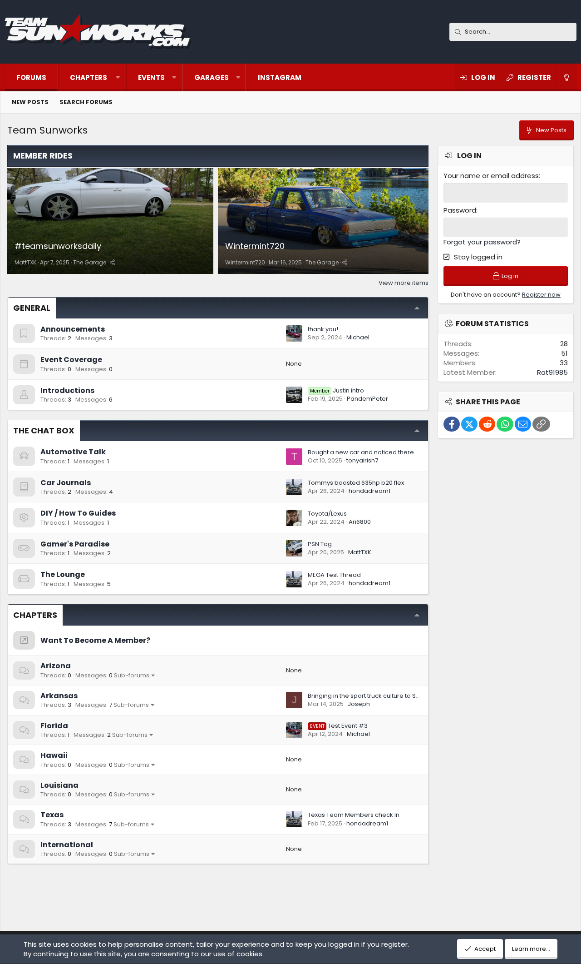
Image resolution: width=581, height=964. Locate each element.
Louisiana (59, 785)
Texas (52, 815)
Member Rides (43, 155)
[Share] (112, 262)
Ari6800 (360, 521)
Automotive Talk (73, 452)
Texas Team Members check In (353, 814)
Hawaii (54, 755)
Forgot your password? (482, 242)
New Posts (30, 102)
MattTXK (25, 262)
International (66, 845)
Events (151, 77)
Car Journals (65, 482)
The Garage (89, 262)
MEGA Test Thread (334, 575)
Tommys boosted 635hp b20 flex (356, 482)
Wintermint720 (255, 246)
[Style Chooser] (566, 77)
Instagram (279, 77)
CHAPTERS (35, 615)
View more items (403, 282)
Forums (31, 77)
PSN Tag (320, 544)
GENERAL (31, 307)
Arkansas (59, 696)
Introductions (67, 390)
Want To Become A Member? (95, 640)
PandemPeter (367, 398)
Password (459, 210)
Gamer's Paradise (74, 544)
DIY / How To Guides (78, 513)
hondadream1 (369, 491)
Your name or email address (491, 175)
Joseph (359, 704)
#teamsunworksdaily (58, 246)
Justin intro (337, 390)
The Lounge (62, 574)
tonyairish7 (362, 460)
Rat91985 (552, 372)
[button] (92, 77)
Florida (54, 726)
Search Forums (86, 102)
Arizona (55, 666)
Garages (211, 77)
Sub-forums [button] (131, 675)
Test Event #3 (339, 725)
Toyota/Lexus (327, 513)
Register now (541, 294)
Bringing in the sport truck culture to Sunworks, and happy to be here (408, 695)
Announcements (72, 329)
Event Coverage (71, 359)
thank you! (323, 329)
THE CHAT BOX (43, 430)
